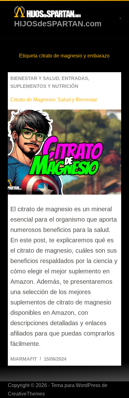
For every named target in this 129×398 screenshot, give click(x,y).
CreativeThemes (26, 393)
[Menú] (120, 18)
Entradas (75, 78)
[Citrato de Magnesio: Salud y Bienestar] (64, 152)
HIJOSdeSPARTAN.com (57, 23)
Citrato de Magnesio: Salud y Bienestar (53, 99)
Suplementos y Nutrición (44, 86)
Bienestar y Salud (34, 78)
